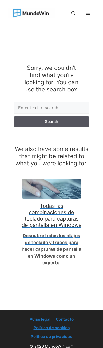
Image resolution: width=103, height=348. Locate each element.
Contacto (65, 319)
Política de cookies (52, 327)
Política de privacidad (52, 336)
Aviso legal (40, 319)
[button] (73, 13)
